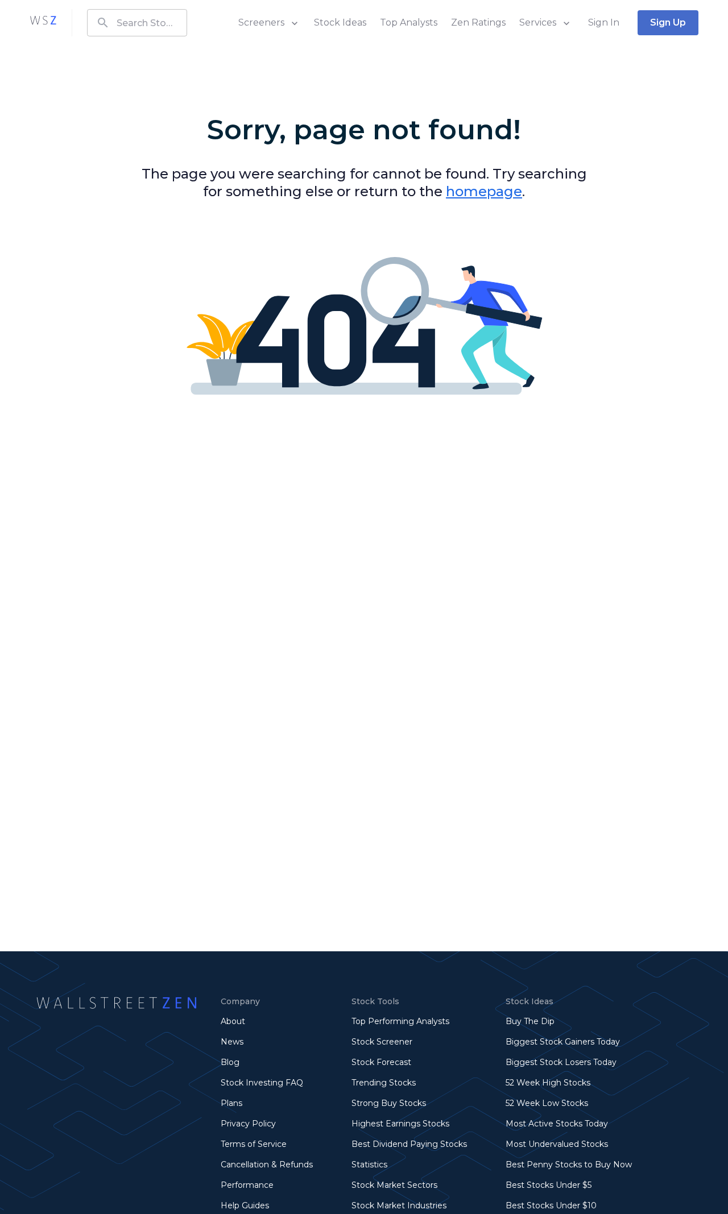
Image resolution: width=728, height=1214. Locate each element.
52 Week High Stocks (548, 1083)
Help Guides (245, 1205)
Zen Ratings (478, 22)
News (232, 1042)
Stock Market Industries (398, 1205)
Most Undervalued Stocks (557, 1144)
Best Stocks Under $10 (551, 1205)
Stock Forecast (381, 1062)
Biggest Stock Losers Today (561, 1062)
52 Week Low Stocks (547, 1103)
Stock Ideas (340, 22)
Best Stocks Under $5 (549, 1185)
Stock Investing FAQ (262, 1083)
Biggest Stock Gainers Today (563, 1042)
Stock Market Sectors (394, 1185)
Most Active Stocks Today (557, 1123)
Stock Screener (381, 1042)
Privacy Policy (248, 1123)
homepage (484, 191)
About (233, 1021)
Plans (231, 1103)
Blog (230, 1062)
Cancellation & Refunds (267, 1164)
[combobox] (137, 22)
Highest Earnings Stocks (400, 1123)
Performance (247, 1185)
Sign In (603, 22)
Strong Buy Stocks (388, 1103)
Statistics (369, 1164)
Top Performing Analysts (400, 1021)
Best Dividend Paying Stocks (409, 1144)
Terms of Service (254, 1144)
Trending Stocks (383, 1083)
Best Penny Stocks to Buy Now (569, 1164)
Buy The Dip (530, 1021)
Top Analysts (408, 22)
